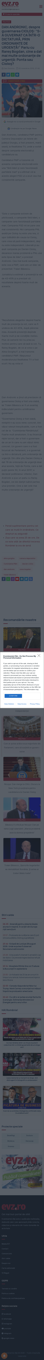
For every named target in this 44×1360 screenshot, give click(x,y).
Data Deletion (9, 704)
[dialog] (22, 680)
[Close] (39, 656)
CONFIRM (13, 696)
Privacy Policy (35, 704)
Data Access (22, 704)
